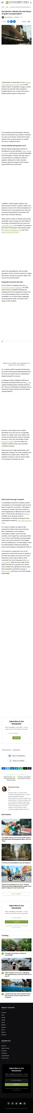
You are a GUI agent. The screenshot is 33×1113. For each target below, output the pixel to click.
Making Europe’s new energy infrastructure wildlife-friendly (9, 778)
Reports (4, 1032)
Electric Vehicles (6, 750)
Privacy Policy (5, 1058)
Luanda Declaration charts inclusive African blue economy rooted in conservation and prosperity (18, 995)
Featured (4, 1012)
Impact (3, 1022)
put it (27, 382)
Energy (3, 1020)
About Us (4, 1045)
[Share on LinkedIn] (14, 21)
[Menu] (3, 2)
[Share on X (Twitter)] (8, 21)
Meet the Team (5, 1048)
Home (3, 7)
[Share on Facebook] (11, 21)
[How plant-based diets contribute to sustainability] (16, 944)
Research (4, 1034)
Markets (4, 1025)
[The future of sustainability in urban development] (16, 852)
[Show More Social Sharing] (17, 21)
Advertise (4, 1050)
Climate (3, 1017)
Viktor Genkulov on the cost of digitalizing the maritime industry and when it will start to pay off (18, 974)
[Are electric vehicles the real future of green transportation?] (16, 35)
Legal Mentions (5, 1055)
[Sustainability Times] (17, 2)
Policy (3, 1029)
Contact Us (4, 1053)
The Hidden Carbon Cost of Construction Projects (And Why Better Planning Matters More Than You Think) (16, 839)
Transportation (16, 750)
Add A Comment (16, 894)
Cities (7, 7)
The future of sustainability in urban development (16, 863)
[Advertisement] (16, 64)
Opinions (4, 1027)
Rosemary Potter (9, 17)
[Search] (30, 2)
